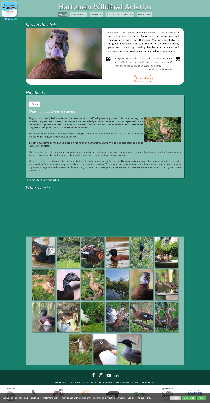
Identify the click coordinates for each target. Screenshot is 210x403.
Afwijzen (175, 398)
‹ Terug (34, 104)
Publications (144, 14)
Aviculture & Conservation (120, 14)
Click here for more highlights (42, 179)
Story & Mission (78, 14)
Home (63, 14)
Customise (189, 398)
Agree (202, 398)
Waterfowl (96, 14)
